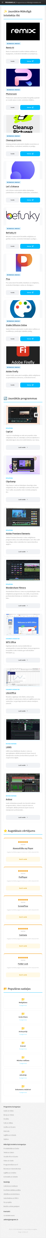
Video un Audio (9, 1161)
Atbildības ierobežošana (12, 1194)
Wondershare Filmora (16, 587)
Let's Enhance (12, 186)
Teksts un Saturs (9, 1152)
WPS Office (11, 642)
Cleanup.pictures (13, 140)
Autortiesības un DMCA (11, 1198)
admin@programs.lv (11, 1220)
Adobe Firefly (12, 371)
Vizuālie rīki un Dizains (11, 1156)
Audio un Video (9, 1111)
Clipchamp (11, 481)
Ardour (9, 799)
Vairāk (12, 61)
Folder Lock (23, 964)
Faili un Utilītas (8, 1123)
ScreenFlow (23, 906)
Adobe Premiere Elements (18, 533)
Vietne (29, 61)
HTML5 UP (25, 1232)
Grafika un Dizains (9, 1127)
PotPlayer (23, 877)
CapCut (9, 431)
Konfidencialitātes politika (12, 1190)
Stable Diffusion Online (16, 325)
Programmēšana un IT (11, 1165)
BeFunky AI (11, 232)
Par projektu (8, 1202)
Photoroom (11, 94)
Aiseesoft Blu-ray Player (23, 848)
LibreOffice (11, 693)
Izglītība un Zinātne (10, 1173)
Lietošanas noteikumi (11, 1186)
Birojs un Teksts (9, 1115)
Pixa (8, 279)
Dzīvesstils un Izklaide (11, 1177)
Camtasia (23, 935)
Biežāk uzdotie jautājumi (11, 1206)
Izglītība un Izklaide (10, 1135)
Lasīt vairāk (21, 447)
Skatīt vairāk (23, 859)
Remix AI (10, 47)
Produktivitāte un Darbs (11, 1148)
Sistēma (6, 1139)
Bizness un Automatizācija (12, 1169)
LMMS (9, 747)
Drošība (6, 1119)
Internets (6, 1131)
